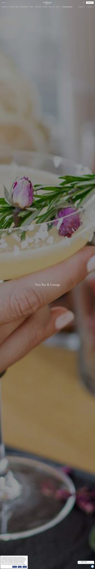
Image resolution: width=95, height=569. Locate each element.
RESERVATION (89, 2)
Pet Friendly (44, 6)
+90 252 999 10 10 (90, 6)
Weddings (31, 6)
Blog (54, 6)
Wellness (17, 6)
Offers (50, 6)
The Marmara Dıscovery (67, 6)
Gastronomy (11, 6)
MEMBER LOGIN (82, 6)
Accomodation (4, 6)
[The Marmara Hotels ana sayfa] (47, 2)
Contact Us (58, 6)
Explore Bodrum (38, 6)
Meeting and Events (24, 6)
